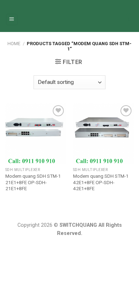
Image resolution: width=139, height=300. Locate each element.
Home (13, 43)
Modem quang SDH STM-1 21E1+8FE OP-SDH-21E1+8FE (33, 182)
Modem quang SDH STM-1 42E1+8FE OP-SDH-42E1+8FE (101, 182)
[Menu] (12, 20)
